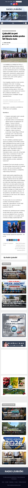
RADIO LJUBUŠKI (14, 9)
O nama (16, 482)
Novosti (9, 412)
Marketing (11, 482)
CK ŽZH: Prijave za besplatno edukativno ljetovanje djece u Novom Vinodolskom (14, 289)
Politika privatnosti (22, 482)
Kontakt (6, 482)
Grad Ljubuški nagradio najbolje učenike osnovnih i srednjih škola (13, 460)
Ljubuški (5, 285)
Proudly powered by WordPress (9, 477)
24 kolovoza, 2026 (9, 418)
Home (3, 482)
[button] (23, 23)
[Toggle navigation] (13, 23)
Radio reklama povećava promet (14, 485)
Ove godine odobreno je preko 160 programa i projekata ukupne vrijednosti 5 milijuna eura (13, 101)
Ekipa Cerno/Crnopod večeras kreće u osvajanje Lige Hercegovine (13, 415)
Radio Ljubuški (7, 42)
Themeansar (13, 478)
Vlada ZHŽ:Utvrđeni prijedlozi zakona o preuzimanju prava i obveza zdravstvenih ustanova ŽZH (20, 247)
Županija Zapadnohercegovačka (10, 271)
